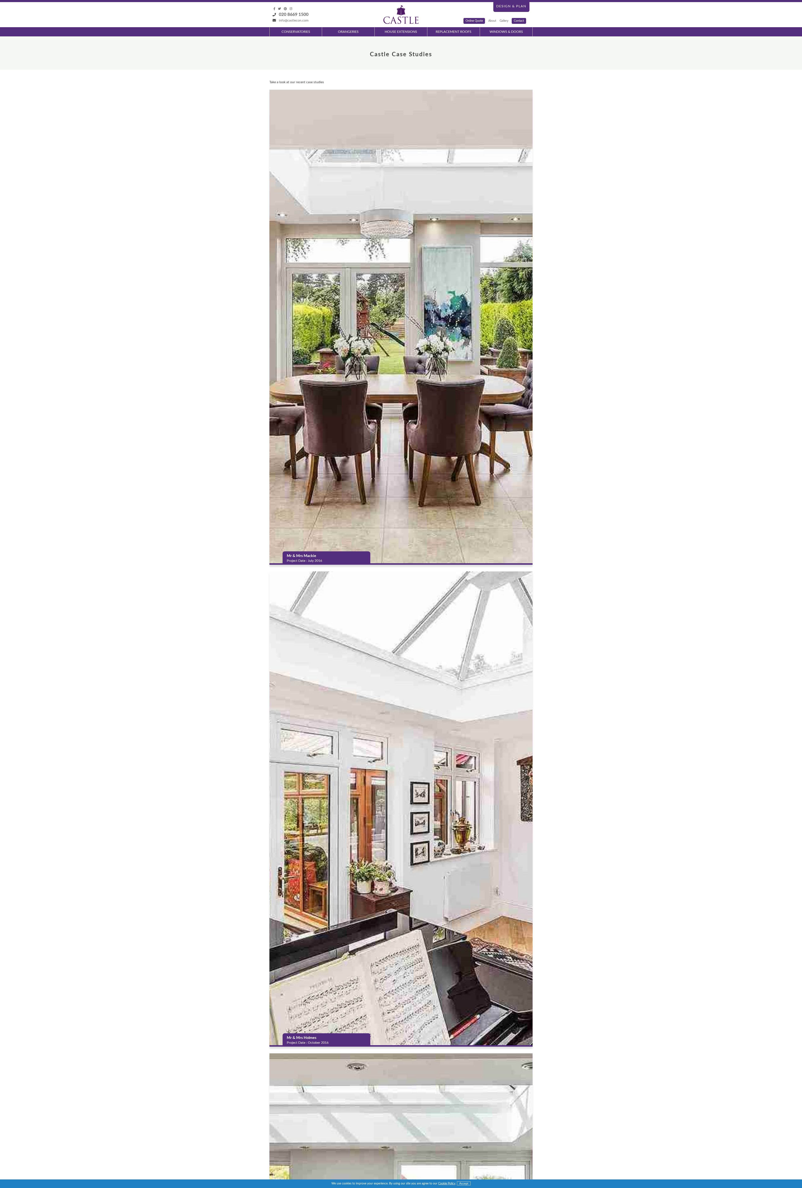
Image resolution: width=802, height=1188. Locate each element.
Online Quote (474, 20)
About (492, 20)
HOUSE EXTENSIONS (401, 31)
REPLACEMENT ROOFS (453, 31)
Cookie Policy (446, 1183)
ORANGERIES (348, 31)
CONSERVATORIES (296, 31)
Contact (519, 20)
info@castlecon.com (293, 20)
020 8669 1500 (293, 14)
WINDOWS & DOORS (506, 31)
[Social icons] (275, 8)
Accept (463, 1183)
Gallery (504, 20)
